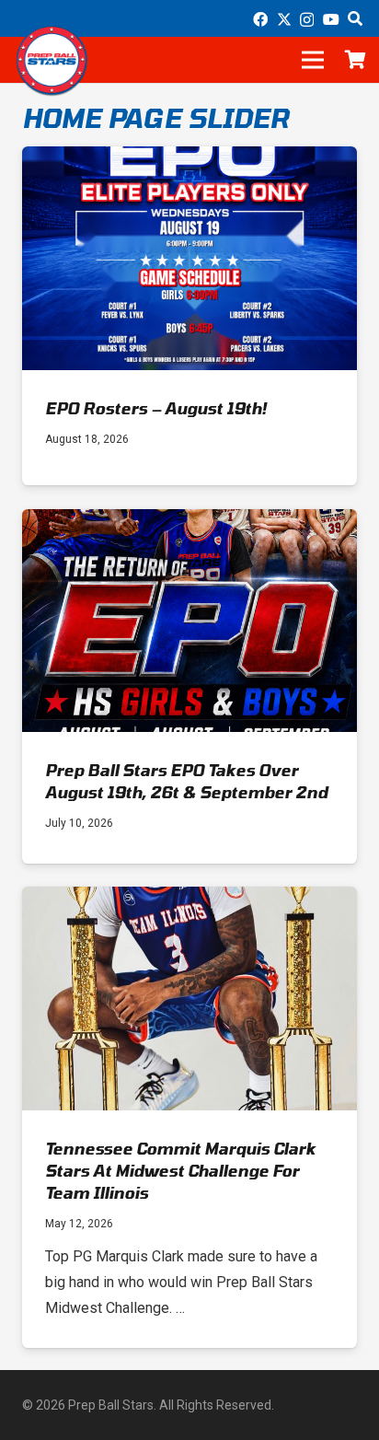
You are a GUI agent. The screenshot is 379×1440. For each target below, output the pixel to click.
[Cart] (356, 60)
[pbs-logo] (52, 60)
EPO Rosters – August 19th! (156, 408)
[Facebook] (260, 19)
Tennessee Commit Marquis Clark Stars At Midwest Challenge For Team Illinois (180, 1170)
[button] (355, 18)
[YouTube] (331, 19)
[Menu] (313, 60)
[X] (284, 19)
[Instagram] (307, 20)
